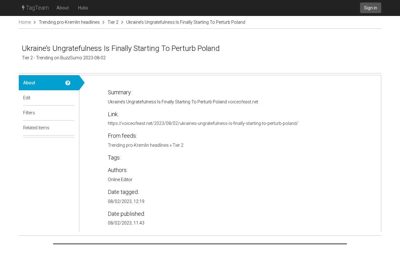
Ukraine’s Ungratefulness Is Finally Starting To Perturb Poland (185, 22)
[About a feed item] (70, 82)
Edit (26, 97)
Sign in (370, 7)
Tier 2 (113, 22)
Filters (29, 112)
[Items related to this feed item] (70, 127)
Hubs (83, 7)
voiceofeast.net (243, 101)
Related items (36, 127)
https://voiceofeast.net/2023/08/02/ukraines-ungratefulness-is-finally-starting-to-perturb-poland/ (203, 123)
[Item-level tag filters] (70, 112)
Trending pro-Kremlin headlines (70, 22)
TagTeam (37, 7)
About (63, 7)
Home (25, 22)
